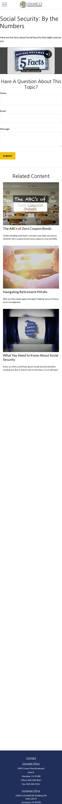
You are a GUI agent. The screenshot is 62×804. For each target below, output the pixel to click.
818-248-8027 (34, 780)
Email (3, 110)
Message (4, 128)
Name (3, 93)
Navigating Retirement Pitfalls (25, 292)
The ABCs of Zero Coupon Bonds (27, 228)
